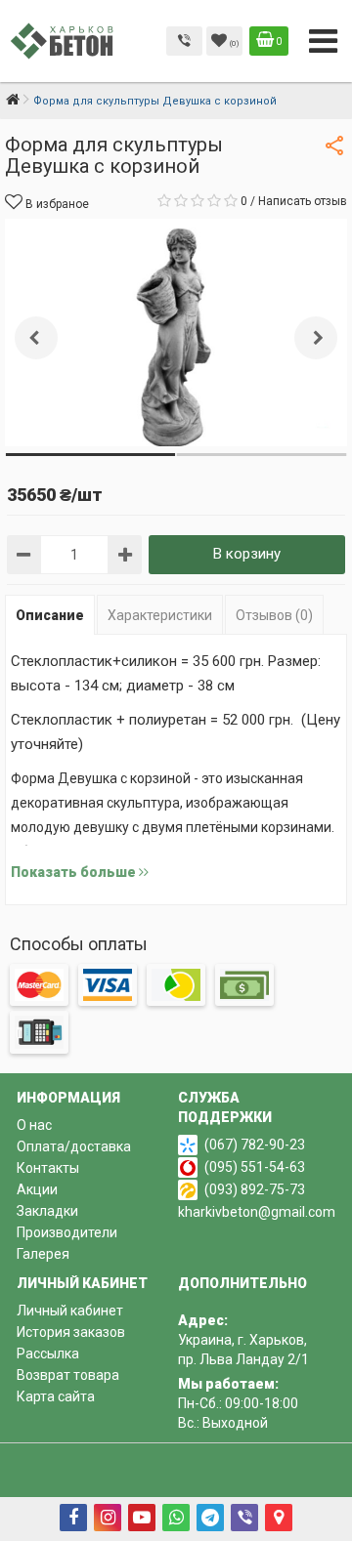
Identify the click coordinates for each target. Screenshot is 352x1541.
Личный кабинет (70, 1310)
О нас (34, 1125)
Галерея (43, 1254)
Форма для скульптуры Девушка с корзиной (155, 101)
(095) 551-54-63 (254, 1167)
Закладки (47, 1211)
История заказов (71, 1332)
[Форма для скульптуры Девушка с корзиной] (176, 332)
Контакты (48, 1168)
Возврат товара (68, 1375)
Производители (67, 1232)
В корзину (247, 553)
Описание (50, 615)
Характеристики (160, 615)
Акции (37, 1189)
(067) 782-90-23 (254, 1144)
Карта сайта (56, 1396)
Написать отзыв (302, 201)
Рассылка (48, 1353)
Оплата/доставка (74, 1146)
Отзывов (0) (274, 615)
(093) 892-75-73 (254, 1189)
